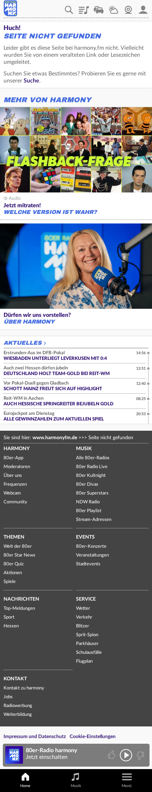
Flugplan (84, 661)
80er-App (13, 458)
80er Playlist (88, 511)
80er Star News (19, 555)
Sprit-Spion (87, 635)
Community (15, 502)
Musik (84, 448)
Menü (126, 786)
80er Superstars (92, 493)
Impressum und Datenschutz (35, 736)
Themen (14, 537)
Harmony (17, 448)
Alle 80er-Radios (93, 458)
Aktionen (13, 573)
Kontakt (15, 678)
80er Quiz (14, 564)
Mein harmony (143, 7)
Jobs (8, 697)
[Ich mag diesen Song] (112, 755)
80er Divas (87, 484)
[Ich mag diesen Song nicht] (140, 755)
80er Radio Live (91, 467)
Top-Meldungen (19, 608)
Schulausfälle (89, 652)
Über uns (13, 475)
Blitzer (82, 626)
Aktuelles (23, 342)
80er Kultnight (91, 475)
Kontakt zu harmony (24, 688)
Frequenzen (15, 484)
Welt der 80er (18, 546)
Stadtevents (88, 564)
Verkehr (98, 7)
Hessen (11, 626)
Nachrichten (21, 599)
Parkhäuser (87, 643)
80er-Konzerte (91, 546)
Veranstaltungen (92, 555)
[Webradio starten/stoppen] (126, 755)
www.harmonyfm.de (55, 437)
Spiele (10, 581)
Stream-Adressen (93, 519)
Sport (9, 617)
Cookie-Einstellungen (93, 736)
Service (86, 599)
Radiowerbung (18, 706)
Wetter (113, 7)
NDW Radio (88, 502)
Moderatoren (17, 467)
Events (85, 537)
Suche (31, 81)
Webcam (128, 7)
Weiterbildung (18, 714)
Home (25, 786)
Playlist (83, 7)
